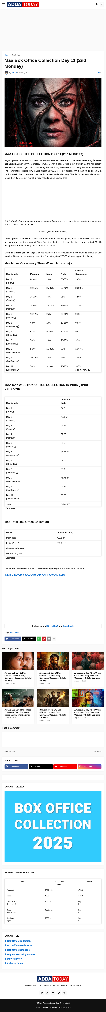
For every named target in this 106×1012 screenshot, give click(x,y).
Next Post (98, 751)
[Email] (49, 639)
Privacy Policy (65, 1007)
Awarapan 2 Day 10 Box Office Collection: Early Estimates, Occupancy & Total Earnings (52, 677)
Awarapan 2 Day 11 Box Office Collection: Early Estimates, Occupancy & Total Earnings (18, 677)
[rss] (64, 992)
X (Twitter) (52, 626)
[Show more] (54, 639)
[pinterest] (58, 992)
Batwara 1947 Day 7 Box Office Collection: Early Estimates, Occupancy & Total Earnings (52, 714)
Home (7, 55)
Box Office (16, 55)
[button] (3, 4)
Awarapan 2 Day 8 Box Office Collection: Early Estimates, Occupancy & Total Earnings (18, 712)
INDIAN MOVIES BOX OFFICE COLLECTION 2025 (35, 575)
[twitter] (47, 992)
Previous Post (9, 751)
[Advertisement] (53, 30)
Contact (53, 1007)
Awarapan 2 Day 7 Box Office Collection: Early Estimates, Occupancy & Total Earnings (87, 712)
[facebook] (41, 992)
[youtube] (53, 992)
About (45, 1007)
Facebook (68, 626)
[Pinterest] (44, 639)
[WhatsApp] (39, 639)
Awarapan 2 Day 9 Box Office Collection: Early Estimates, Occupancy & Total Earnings (87, 675)
